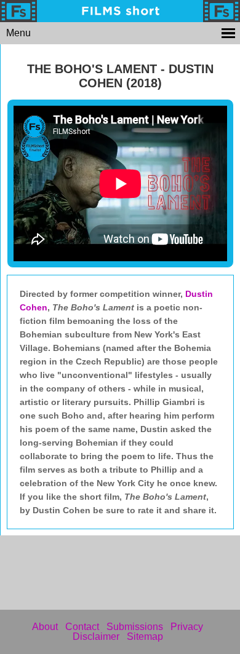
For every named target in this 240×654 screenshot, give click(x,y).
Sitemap (145, 636)
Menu (18, 33)
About (45, 626)
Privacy (186, 626)
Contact (82, 626)
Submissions (134, 626)
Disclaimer (96, 636)
